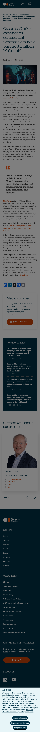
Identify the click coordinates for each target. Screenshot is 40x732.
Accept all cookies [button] (20, 718)
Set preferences (20, 728)
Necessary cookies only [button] (20, 723)
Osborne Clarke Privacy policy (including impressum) (18, 711)
